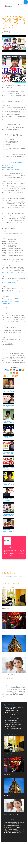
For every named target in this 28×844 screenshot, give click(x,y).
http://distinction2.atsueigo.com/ (10, 169)
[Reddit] (11, 370)
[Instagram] (14, 373)
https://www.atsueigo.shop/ (18, 162)
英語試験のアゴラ (6, 654)
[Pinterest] (17, 370)
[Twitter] (8, 370)
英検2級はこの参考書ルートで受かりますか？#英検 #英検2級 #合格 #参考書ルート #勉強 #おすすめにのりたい (14, 708)
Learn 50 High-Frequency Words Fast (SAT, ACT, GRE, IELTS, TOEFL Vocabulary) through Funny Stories (14, 718)
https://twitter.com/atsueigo (9, 282)
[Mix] (22, 370)
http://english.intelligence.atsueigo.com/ (12, 272)
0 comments (14, 33)
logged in (11, 576)
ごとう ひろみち (7, 31)
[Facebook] (5, 370)
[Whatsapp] (11, 373)
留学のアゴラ (5, 631)
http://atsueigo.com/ (7, 120)
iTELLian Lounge (6, 608)
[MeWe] (20, 370)
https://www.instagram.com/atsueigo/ (11, 292)
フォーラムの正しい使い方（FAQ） (10, 674)
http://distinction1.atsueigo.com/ (10, 165)
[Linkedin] (14, 370)
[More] (17, 373)
